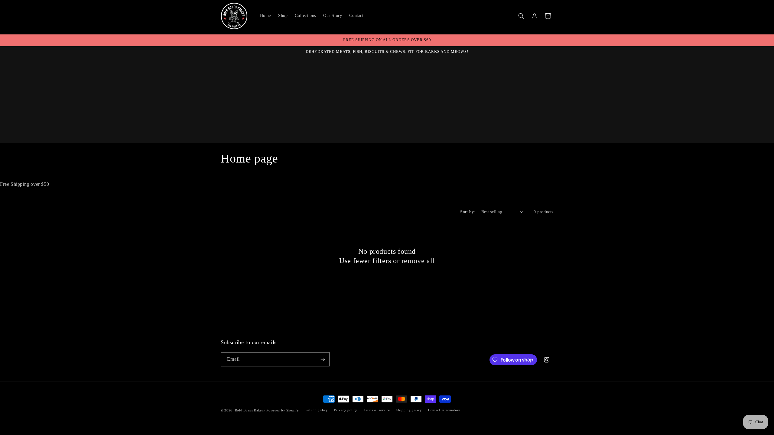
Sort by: (467, 212)
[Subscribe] (322, 359)
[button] (521, 16)
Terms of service (377, 410)
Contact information (444, 410)
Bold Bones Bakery (250, 410)
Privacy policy (345, 410)
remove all (418, 261)
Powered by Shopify (282, 410)
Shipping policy (409, 410)
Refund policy (316, 410)
